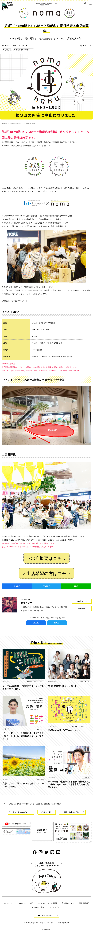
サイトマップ (64, 923)
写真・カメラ (84, 682)
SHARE (17, 586)
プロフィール (81, 601)
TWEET (46, 586)
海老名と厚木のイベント (24, 49)
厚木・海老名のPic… (21, 812)
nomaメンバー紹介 (26, 903)
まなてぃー (87, 45)
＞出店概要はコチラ (46, 558)
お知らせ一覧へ (46, 812)
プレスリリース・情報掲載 (47, 903)
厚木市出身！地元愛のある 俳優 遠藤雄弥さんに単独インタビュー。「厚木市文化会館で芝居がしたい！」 (69, 784)
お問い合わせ (46, 915)
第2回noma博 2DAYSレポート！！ (17, 300)
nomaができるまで (32, 923)
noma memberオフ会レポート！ (63, 685)
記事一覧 (81, 608)
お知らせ (7, 49)
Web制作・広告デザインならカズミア (46, 907)
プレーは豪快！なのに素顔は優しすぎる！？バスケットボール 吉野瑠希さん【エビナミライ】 (23, 736)
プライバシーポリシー (49, 923)
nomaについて (9, 903)
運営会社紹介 (84, 903)
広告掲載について (68, 903)
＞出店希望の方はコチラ (46, 573)
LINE (76, 586)
